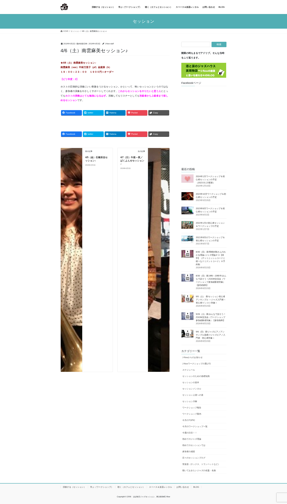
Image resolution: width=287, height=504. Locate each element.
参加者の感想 (188, 451)
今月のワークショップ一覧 (194, 426)
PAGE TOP (277, 486)
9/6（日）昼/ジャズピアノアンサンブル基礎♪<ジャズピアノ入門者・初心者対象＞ (210, 334)
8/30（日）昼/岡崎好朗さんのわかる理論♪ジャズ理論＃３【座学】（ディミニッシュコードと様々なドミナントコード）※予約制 (211, 258)
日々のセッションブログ (193, 458)
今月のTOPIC (188, 420)
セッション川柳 (189, 401)
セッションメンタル (191, 388)
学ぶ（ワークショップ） (101, 487)
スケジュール (188, 370)
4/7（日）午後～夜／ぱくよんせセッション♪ (132, 160)
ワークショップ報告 (191, 407)
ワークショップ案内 (191, 414)
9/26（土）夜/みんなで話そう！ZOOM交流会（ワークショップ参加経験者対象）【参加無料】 (211, 317)
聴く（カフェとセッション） (131, 487)
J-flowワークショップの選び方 (196, 363)
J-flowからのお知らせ (192, 357)
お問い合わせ (182, 487)
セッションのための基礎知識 (196, 376)
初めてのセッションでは (193, 445)
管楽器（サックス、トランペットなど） (201, 464)
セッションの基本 (190, 382)
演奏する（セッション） (74, 487)
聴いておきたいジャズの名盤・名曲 (199, 470)
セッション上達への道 (192, 395)
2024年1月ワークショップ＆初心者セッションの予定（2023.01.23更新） (210, 179)
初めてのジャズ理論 (191, 439)
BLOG (196, 487)
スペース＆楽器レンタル (160, 487)
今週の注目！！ (189, 432)
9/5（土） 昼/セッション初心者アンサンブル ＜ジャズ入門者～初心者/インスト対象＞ (211, 299)
